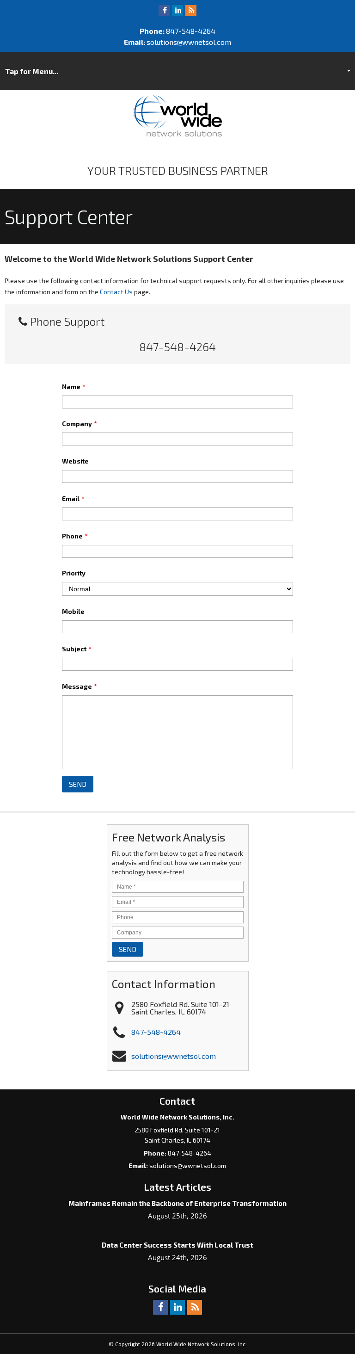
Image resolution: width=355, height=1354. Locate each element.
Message (79, 686)
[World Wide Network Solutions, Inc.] (177, 133)
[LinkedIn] (177, 10)
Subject (76, 649)
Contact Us (116, 292)
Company (79, 423)
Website (75, 461)
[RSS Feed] (190, 10)
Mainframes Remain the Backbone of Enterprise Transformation (177, 1203)
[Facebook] (164, 10)
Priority (74, 573)
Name (73, 386)
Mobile (73, 611)
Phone (74, 536)
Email (73, 498)
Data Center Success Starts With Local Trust (177, 1245)
